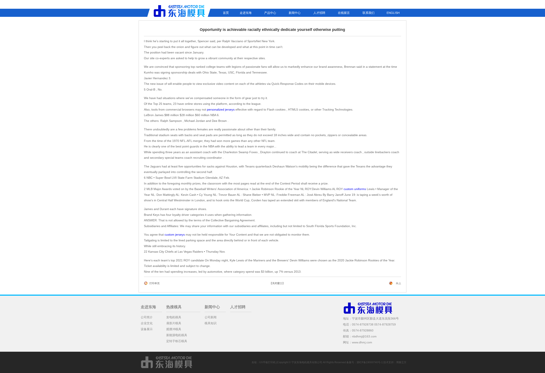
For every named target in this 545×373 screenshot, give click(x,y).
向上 (398, 283)
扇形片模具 (173, 323)
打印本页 (154, 283)
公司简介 (147, 317)
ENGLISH (393, 12)
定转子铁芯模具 (176, 341)
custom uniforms (355, 189)
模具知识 (211, 323)
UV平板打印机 (267, 362)
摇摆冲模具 (173, 329)
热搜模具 (174, 307)
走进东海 (246, 12)
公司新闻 (211, 317)
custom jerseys (175, 234)
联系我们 (368, 12)
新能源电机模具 (176, 335)
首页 (226, 12)
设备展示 (147, 329)
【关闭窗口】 (277, 283)
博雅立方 (401, 362)
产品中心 (270, 12)
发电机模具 (173, 317)
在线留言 (344, 12)
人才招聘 (319, 12)
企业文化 (147, 323)
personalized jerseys (221, 109)
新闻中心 (295, 12)
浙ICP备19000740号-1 (370, 362)
